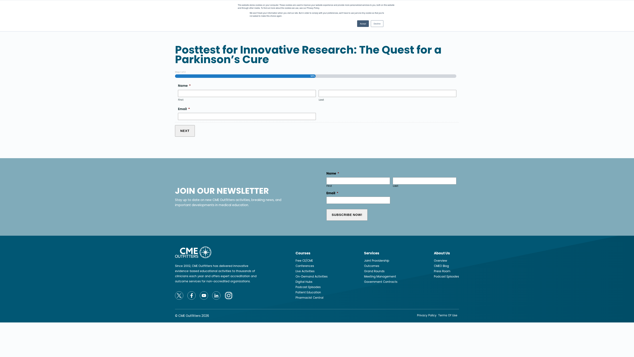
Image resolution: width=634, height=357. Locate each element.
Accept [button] (363, 23)
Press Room (442, 271)
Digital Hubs (304, 282)
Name (184, 86)
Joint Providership (376, 261)
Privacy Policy (427, 315)
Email (184, 109)
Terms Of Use (447, 315)
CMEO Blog (441, 266)
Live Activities (305, 271)
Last (321, 99)
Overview (440, 261)
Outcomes (371, 266)
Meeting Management (380, 276)
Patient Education (308, 292)
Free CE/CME (304, 261)
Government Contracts (380, 282)
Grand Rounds (374, 271)
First (181, 99)
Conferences (305, 266)
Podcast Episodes (308, 287)
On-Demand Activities (312, 276)
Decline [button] (377, 23)
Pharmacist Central (309, 298)
